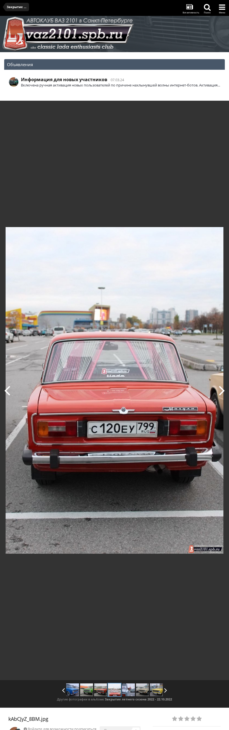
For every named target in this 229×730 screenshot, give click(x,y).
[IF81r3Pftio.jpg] (86, 689)
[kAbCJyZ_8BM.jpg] (114, 689)
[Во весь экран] (219, 109)
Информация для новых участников (64, 79)
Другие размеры (193, 109)
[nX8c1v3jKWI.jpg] (142, 689)
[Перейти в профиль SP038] (13, 82)
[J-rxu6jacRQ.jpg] (7, 390)
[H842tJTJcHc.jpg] (72, 689)
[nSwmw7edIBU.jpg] (222, 390)
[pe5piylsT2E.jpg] (156, 689)
